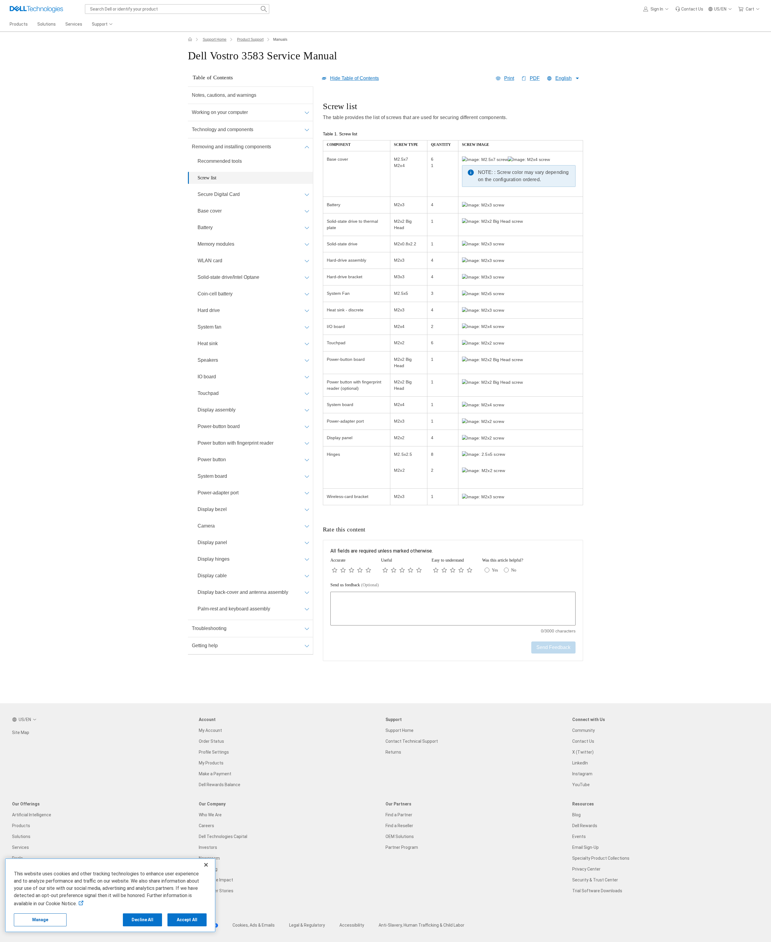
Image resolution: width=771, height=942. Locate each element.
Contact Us (583, 741)
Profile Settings (214, 752)
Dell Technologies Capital (223, 836)
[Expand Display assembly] (306, 410)
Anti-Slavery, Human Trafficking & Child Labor (421, 925)
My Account (210, 730)
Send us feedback (354, 585)
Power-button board (219, 426)
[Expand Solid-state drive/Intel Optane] (306, 277)
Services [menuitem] (73, 24)
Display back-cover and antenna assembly (243, 592)
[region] (453, 304)
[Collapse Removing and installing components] (306, 146)
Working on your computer (220, 112)
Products (21, 825)
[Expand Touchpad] (306, 393)
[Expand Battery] (306, 227)
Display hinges (213, 559)
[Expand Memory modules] (306, 244)
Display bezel (212, 509)
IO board (207, 376)
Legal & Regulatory (307, 925)
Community (583, 730)
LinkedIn (580, 763)
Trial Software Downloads (597, 890)
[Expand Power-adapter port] (306, 492)
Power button (212, 459)
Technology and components (222, 129)
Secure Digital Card (219, 194)
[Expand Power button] (306, 459)
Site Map (20, 732)
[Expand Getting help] (306, 645)
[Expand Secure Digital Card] (306, 194)
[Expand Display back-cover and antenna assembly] (306, 592)
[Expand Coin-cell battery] (306, 294)
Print (509, 78)
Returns (393, 752)
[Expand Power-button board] (306, 426)
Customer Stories (216, 890)
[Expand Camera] (306, 526)
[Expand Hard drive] (306, 310)
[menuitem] (102, 24)
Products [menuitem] (19, 24)
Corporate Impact (216, 879)
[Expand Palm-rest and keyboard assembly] (306, 609)
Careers (206, 825)
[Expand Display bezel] (306, 509)
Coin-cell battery (215, 293)
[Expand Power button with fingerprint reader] (306, 443)
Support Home (214, 39)
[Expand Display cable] (306, 575)
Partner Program (402, 847)
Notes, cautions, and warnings (224, 95)
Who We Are (210, 814)
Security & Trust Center (595, 879)
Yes (495, 570)
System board (212, 476)
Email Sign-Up (585, 847)
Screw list (207, 177)
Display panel (212, 542)
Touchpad (208, 393)
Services (20, 847)
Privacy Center (586, 869)
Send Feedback (553, 647)
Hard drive (209, 310)
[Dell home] (190, 39)
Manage (40, 919)
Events (579, 836)
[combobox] (177, 9)
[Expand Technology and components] (306, 129)
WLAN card (210, 260)
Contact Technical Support (412, 741)
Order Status (211, 741)
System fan (209, 326)
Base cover (210, 210)
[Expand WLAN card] (306, 260)
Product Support (250, 39)
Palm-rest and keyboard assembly (234, 608)
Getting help (205, 645)
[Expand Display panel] (306, 542)
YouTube (581, 784)
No (513, 570)
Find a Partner (399, 814)
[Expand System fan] (306, 327)
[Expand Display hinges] (306, 559)
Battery (205, 227)
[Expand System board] (306, 476)
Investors (208, 847)
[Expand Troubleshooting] (306, 628)
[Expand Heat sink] (306, 343)
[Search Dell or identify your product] (263, 9)
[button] (657, 9)
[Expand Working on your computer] (306, 112)
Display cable (212, 575)
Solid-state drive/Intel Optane (228, 277)
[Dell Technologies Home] (36, 9)
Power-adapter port (218, 492)
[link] (689, 9)
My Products (211, 763)
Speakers (208, 360)
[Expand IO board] (306, 376)
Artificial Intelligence (31, 814)
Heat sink (208, 343)
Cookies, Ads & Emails (254, 925)
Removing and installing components (231, 146)
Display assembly (217, 409)
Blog (576, 814)
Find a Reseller (399, 825)
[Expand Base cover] (306, 211)
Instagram (582, 773)
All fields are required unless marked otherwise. (381, 551)
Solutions (21, 836)
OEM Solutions (400, 836)
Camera (206, 525)
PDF (535, 78)
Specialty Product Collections (600, 858)
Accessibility (351, 925)
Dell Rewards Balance (219, 784)
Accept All (187, 919)
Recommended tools (220, 161)
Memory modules (216, 244)
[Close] (206, 864)
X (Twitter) (583, 752)
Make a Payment (215, 773)
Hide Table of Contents (354, 78)
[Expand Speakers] (306, 360)
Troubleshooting (209, 628)
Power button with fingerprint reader (235, 443)
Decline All (142, 919)
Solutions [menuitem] (46, 24)
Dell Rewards (584, 825)
